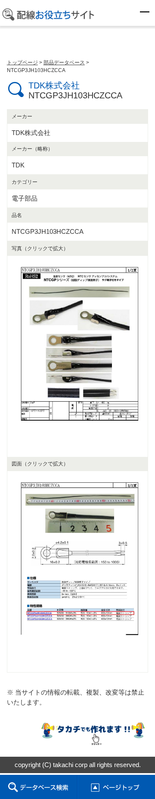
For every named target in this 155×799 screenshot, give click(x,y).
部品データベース (64, 63)
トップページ (22, 63)
